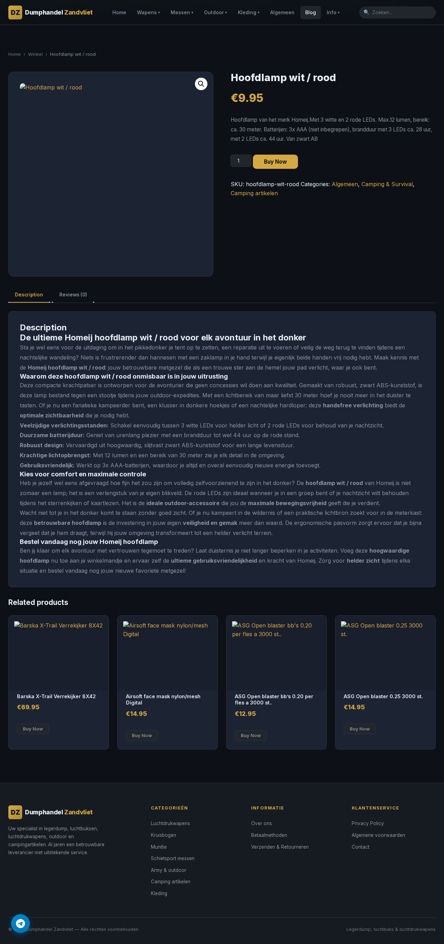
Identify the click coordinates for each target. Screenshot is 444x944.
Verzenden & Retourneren (280, 847)
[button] (201, 84)
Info (333, 12)
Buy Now (275, 161)
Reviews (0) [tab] (73, 294)
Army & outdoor (168, 870)
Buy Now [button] (33, 728)
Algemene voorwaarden (378, 835)
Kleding (248, 12)
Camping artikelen (254, 193)
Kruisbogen (163, 835)
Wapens (148, 12)
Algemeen (282, 12)
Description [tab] (29, 294)
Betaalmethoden (269, 835)
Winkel (35, 54)
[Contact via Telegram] (20, 923)
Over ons (261, 823)
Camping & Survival (387, 184)
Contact (360, 847)
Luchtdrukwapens (170, 823)
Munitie (159, 847)
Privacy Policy (368, 823)
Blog (310, 12)
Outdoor (215, 12)
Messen (182, 12)
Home (119, 12)
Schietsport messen (173, 858)
